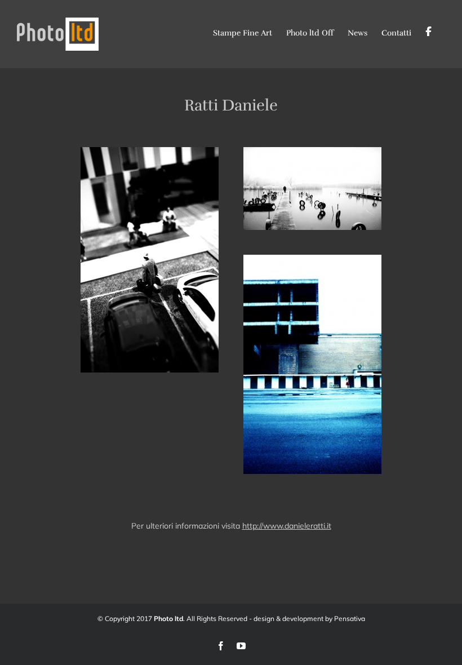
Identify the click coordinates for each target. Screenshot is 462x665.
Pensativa (349, 618)
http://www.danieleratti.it (286, 526)
